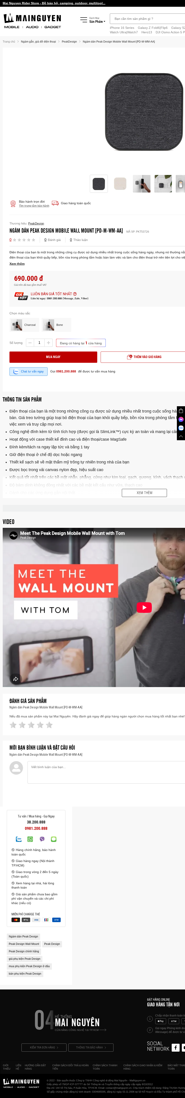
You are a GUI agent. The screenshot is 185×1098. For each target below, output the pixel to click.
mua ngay (53, 357)
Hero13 (146, 32)
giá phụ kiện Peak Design (24, 958)
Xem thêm (144, 493)
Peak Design (52, 944)
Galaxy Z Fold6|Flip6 (153, 27)
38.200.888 (36, 822)
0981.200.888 (66, 371)
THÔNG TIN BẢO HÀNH (89, 1047)
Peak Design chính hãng (24, 951)
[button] (14, 239)
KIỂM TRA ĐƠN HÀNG (42, 1047)
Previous (84, 111)
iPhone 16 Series (122, 27)
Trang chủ (9, 41)
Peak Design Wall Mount (24, 944)
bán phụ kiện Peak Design (25, 973)
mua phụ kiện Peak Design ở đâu (29, 966)
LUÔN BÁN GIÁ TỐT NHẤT (51, 294)
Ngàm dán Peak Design (23, 936)
